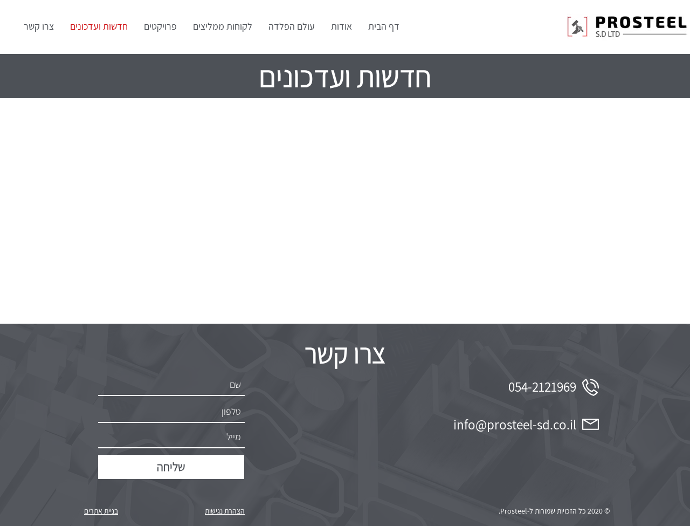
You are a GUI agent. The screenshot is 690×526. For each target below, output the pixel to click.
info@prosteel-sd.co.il (514, 424)
